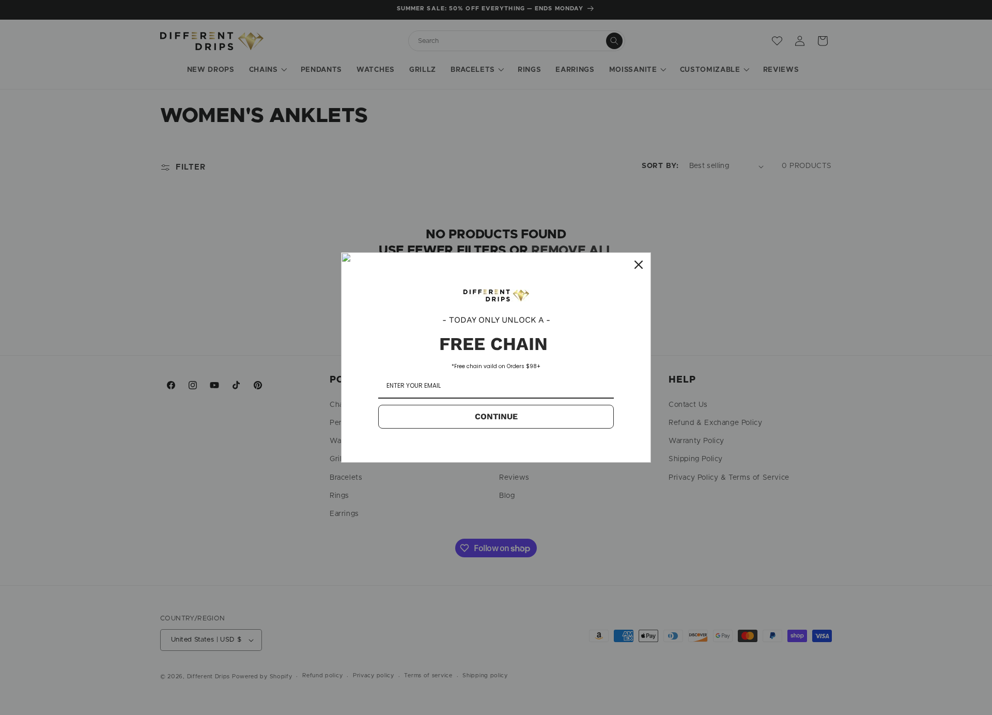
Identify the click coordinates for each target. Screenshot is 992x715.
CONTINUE (496, 416)
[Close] (638, 264)
